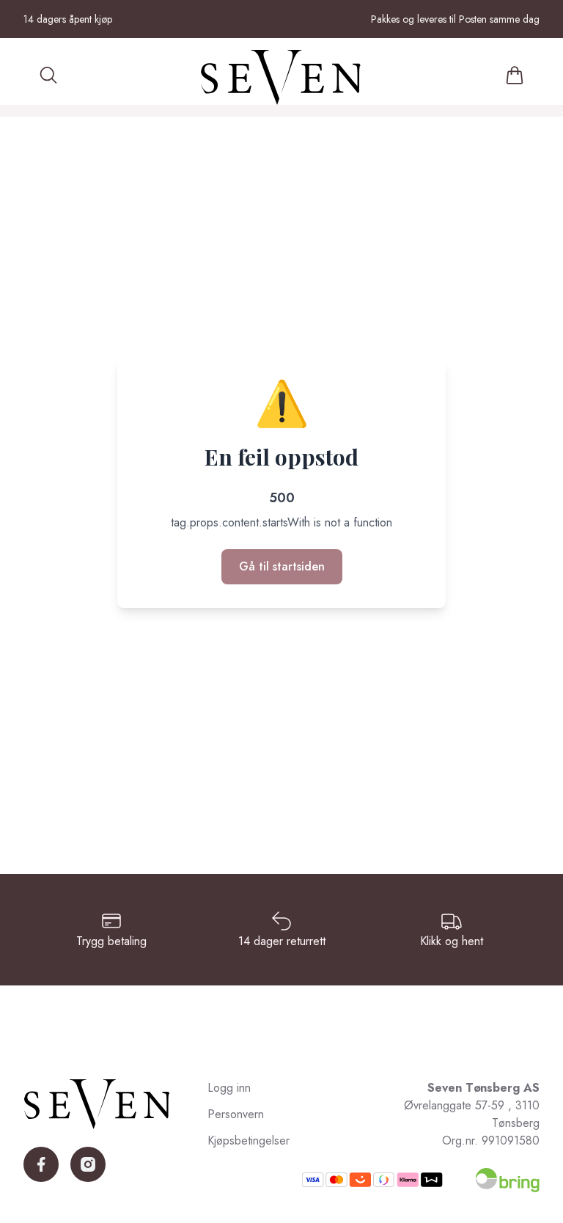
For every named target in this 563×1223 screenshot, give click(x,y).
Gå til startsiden (282, 566)
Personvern (235, 1114)
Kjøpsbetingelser (248, 1140)
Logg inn (229, 1087)
